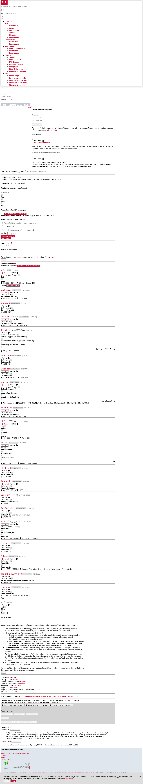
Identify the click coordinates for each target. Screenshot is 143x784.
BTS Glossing (14, 62)
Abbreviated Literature (17, 71)
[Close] (32, 114)
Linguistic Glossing (16, 64)
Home (3, 95)
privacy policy (52, 130)
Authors (12, 33)
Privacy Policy (6, 759)
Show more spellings (8, 236)
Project (12, 28)
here (52, 257)
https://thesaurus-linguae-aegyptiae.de (15, 753)
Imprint (3, 757)
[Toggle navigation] (2, 18)
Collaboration (14, 31)
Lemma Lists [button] (10, 40)
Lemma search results (17, 78)
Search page (14, 76)
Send (39, 124)
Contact (4, 755)
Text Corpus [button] (9, 46)
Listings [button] (8, 55)
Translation (5, 718)
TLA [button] (6, 24)
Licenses (12, 35)
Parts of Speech (15, 60)
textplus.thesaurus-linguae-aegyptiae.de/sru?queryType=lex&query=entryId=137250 (49, 696)
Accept (13, 781)
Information (13, 42)
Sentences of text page (18, 83)
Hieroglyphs (13, 67)
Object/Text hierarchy (17, 48)
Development (14, 37)
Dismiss (6, 781)
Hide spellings (6, 238)
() (15, 270)
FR (9, 99)
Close (34, 124)
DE (5, 99)
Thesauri (12, 57)
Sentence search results (18, 80)
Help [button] (6, 74)
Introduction (13, 26)
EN (2, 99)
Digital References (16, 69)
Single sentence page (17, 85)
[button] (28, 107)
